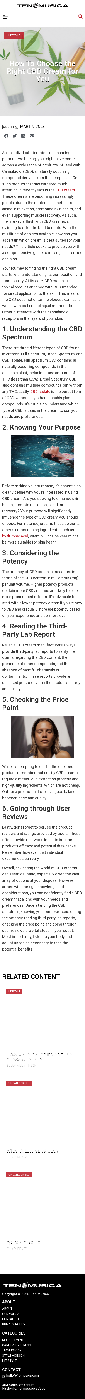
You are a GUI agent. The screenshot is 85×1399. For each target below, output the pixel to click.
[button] (6, 136)
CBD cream (65, 190)
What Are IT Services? (32, 1150)
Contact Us (11, 1319)
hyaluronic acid (15, 536)
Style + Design (13, 1355)
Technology (12, 1350)
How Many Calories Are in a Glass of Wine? (39, 1057)
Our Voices (10, 1314)
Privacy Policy (14, 1324)
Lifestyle (14, 35)
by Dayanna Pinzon (21, 1065)
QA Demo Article (26, 1242)
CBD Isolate (40, 391)
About (7, 1308)
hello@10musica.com (22, 1375)
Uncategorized (18, 1083)
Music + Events (14, 1340)
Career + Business (16, 1345)
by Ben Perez (17, 1157)
